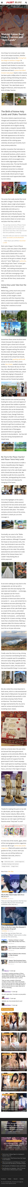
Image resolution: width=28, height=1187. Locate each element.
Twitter (9, 1179)
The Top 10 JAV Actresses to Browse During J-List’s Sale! (13, 1088)
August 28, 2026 (16, 1131)
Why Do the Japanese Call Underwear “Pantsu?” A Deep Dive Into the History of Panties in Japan (14, 1162)
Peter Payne (9, 44)
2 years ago (10, 898)
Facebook (3, 1179)
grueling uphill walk (19, 359)
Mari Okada (8, 364)
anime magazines (19, 861)
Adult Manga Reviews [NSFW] (14, 1141)
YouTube (22, 1179)
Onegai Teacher (6, 866)
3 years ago (10, 931)
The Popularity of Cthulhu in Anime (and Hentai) (14, 1166)
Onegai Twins (14, 866)
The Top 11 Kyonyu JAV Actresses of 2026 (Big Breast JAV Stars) (13, 1068)
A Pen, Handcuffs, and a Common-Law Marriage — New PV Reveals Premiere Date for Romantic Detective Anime (14, 1126)
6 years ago (17, 44)
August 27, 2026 (17, 1147)
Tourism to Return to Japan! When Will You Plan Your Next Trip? (17, 941)
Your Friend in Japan (7, 891)
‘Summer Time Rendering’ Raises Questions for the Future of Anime (18, 961)
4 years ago (11, 943)
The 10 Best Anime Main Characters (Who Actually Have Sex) (13, 1108)
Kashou (10, 1147)
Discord (15, 1179)
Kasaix (10, 1131)
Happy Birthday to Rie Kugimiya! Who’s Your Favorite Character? (17, 947)
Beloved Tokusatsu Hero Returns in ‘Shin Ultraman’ (17, 954)
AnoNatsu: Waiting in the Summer (10, 864)
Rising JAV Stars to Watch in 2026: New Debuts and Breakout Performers (13, 1048)
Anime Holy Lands (9, 861)
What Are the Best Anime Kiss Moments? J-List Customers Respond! (13, 928)
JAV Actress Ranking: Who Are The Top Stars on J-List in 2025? (12, 1028)
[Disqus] (14, 987)
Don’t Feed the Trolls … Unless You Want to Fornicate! (14, 1144)
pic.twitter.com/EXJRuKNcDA (15, 237)
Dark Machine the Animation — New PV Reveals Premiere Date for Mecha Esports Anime (13, 1169)
